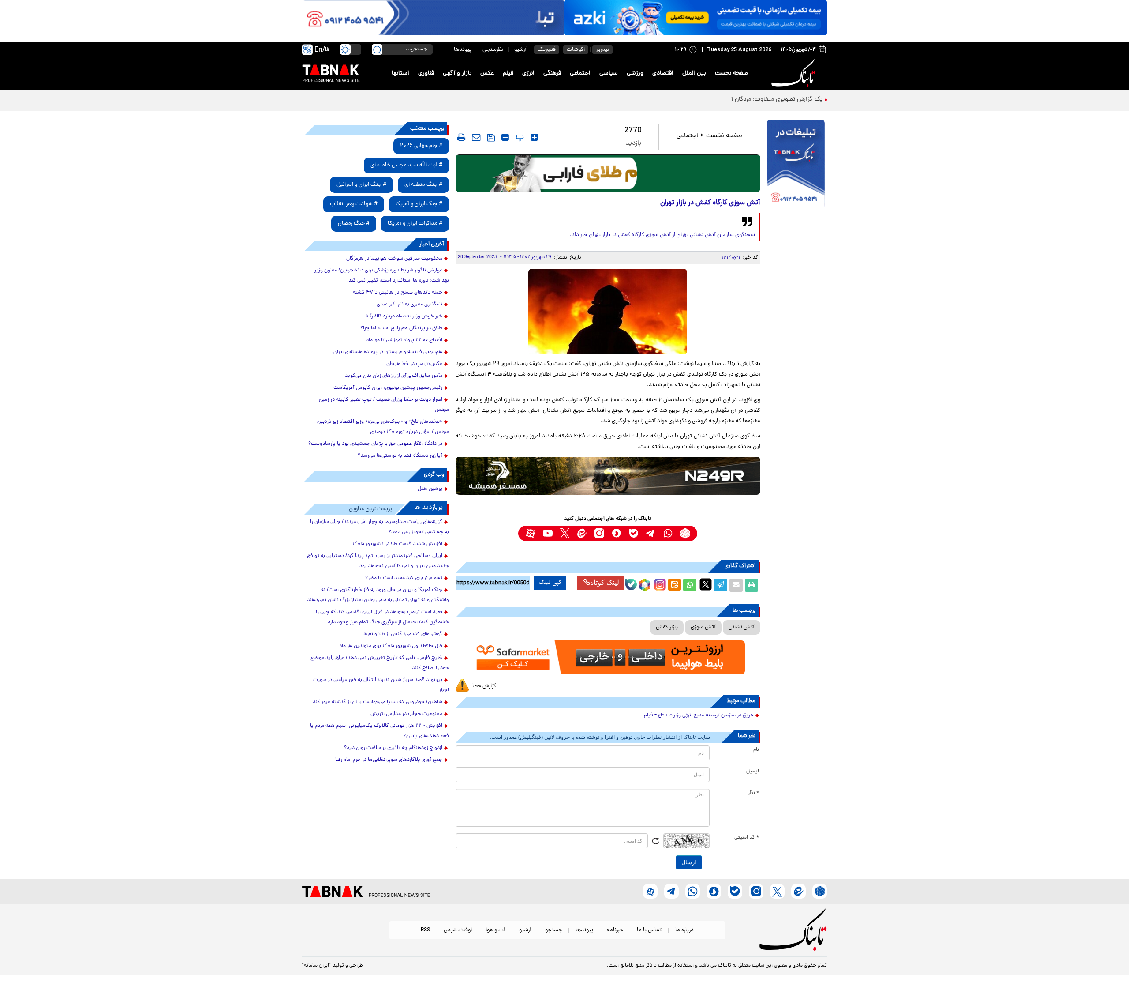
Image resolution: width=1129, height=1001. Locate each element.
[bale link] (633, 533)
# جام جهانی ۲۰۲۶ (421, 146)
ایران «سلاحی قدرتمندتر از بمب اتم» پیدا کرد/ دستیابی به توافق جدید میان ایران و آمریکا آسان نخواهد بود (378, 561)
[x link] (564, 533)
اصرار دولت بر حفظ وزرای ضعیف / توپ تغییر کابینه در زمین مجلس (384, 405)
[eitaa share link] (674, 585)
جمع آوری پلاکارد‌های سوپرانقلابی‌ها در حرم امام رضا (388, 760)
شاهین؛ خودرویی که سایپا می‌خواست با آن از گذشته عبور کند (377, 702)
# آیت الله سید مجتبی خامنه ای (406, 165)
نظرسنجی (492, 49)
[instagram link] (599, 533)
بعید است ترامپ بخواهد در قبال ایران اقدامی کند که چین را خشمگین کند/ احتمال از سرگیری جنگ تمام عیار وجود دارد (382, 617)
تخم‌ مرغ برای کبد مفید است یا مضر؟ (403, 578)
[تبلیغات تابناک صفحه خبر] (796, 164)
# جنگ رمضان (354, 223)
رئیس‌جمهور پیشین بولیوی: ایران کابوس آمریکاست (387, 388)
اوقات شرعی (458, 930)
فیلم (508, 73)
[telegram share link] (720, 585)
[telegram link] (650, 533)
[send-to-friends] (476, 137)
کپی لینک (550, 582)
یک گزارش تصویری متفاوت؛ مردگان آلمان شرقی (763, 99)
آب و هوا (495, 930)
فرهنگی (552, 73)
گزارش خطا (484, 686)
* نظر (753, 793)
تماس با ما (649, 930)
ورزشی (635, 73)
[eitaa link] (581, 533)
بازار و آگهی (457, 73)
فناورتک (547, 49)
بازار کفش (667, 627)
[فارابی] (608, 173)
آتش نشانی (742, 627)
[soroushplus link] (616, 533)
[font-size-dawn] (505, 137)
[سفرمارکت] (608, 657)
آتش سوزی (703, 627)
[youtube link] (547, 533)
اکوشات (576, 49)
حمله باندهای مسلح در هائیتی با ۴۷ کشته (397, 293)
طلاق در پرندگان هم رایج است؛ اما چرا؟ (401, 328)
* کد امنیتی (746, 838)
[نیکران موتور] (608, 475)
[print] (461, 137)
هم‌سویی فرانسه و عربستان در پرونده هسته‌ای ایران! (387, 352)
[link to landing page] (795, 73)
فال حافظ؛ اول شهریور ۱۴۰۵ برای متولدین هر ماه (391, 646)
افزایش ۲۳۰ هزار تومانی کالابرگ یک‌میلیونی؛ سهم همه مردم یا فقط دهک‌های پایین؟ (379, 731)
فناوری (426, 73)
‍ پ (518, 137)
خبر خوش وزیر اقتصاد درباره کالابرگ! (404, 316)
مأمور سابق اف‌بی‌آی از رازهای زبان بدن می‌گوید (393, 376)
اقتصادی (662, 73)
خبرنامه (615, 930)
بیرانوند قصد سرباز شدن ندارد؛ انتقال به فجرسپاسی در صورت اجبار (381, 685)
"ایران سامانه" (316, 966)
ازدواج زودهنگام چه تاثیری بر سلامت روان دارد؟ (393, 748)
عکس (487, 73)
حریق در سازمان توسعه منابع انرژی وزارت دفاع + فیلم (699, 715)
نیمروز (602, 49)
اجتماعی (580, 73)
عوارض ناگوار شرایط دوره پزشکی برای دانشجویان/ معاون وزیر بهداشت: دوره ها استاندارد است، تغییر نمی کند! (381, 276)
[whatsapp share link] (689, 585)
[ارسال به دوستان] (736, 585)
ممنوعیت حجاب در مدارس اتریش (406, 714)
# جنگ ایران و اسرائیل (361, 185)
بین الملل (694, 73)
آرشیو (520, 49)
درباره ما (684, 930)
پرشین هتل (430, 489)
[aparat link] (530, 533)
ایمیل (752, 771)
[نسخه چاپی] (751, 585)
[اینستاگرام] (658, 583)
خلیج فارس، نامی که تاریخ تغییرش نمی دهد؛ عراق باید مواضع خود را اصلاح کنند (379, 663)
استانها (400, 73)
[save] (491, 138)
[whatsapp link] (667, 533)
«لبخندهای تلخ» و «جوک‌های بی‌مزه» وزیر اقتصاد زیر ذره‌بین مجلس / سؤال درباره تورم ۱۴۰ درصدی (383, 427)
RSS (425, 930)
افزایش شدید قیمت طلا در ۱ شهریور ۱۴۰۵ (397, 544)
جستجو (553, 930)
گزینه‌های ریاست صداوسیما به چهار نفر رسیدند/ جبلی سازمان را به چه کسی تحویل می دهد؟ (379, 527)
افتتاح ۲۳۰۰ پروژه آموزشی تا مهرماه (404, 340)
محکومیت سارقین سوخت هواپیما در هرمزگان (394, 259)
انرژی (528, 73)
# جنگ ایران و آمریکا (419, 204)
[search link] (377, 49)
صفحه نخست (731, 73)
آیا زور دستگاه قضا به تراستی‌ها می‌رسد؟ (400, 456)
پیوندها (462, 49)
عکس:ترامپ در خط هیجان (414, 364)
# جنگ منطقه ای (423, 185)
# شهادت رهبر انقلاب (354, 204)
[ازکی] (695, 17)
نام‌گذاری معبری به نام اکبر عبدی (409, 305)
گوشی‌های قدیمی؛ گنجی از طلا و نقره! (402, 634)
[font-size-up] (534, 137)
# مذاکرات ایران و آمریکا (415, 223)
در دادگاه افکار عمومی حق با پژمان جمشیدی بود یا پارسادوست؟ (375, 444)
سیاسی (608, 73)
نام (756, 750)
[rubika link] (685, 533)
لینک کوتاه (604, 582)
